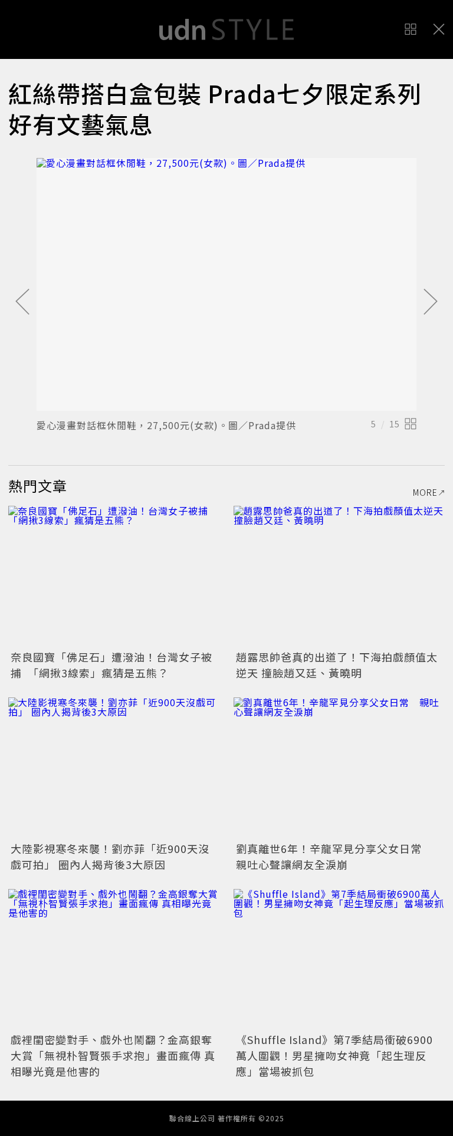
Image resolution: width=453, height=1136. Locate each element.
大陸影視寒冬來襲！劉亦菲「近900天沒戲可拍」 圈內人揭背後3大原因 (110, 856)
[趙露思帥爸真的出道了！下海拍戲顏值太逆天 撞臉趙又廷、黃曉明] (339, 576)
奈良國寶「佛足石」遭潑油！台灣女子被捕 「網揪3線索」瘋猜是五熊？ (111, 664)
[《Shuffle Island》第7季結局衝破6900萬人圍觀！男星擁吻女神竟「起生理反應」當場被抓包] (339, 959)
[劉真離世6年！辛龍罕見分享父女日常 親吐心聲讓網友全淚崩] (339, 767)
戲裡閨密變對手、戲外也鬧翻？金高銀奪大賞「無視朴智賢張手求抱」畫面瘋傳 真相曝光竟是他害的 (113, 1055)
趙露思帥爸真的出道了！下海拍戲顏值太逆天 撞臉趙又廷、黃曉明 (337, 664)
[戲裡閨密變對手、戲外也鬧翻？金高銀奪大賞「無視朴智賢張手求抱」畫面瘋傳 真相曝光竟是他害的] (113, 959)
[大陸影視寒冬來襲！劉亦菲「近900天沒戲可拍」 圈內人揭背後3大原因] (113, 767)
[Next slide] (430, 302)
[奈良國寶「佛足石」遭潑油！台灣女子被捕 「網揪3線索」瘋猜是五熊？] (113, 576)
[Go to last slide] (22, 302)
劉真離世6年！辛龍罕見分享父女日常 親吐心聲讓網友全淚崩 (334, 856)
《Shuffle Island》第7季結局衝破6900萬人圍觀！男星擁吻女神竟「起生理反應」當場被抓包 (334, 1055)
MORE (425, 492)
